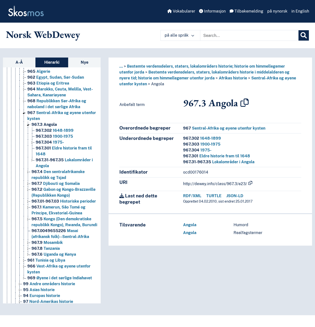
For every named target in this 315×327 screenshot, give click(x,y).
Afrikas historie (233, 78)
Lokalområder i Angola (218, 162)
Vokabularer (183, 11)
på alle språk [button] (177, 35)
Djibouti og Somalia (56, 183)
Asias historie (39, 289)
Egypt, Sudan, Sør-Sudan (55, 77)
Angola (44, 124)
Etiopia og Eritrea (48, 83)
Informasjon (214, 11)
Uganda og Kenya (54, 254)
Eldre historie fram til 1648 (216, 156)
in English (300, 11)
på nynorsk (277, 11)
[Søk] (303, 35)
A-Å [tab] (19, 62)
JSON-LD (234, 195)
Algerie (38, 71)
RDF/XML (192, 195)
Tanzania (46, 248)
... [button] (121, 66)
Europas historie (41, 295)
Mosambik (47, 242)
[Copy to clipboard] (244, 103)
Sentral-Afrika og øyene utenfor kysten (224, 128)
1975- (50, 142)
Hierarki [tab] (51, 62)
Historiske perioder (64, 201)
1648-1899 (55, 130)
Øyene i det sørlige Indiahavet (59, 278)
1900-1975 (54, 136)
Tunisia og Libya (46, 260)
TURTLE (213, 195)
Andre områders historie (49, 284)
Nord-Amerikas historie (48, 301)
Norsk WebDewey (43, 34)
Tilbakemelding (248, 11)
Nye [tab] (84, 62)
